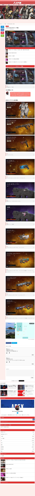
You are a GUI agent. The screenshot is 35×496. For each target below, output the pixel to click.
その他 (17, 436)
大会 (17, 442)
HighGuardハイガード (17, 434)
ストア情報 (7, 26)
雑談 (17, 451)
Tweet (2, 27)
